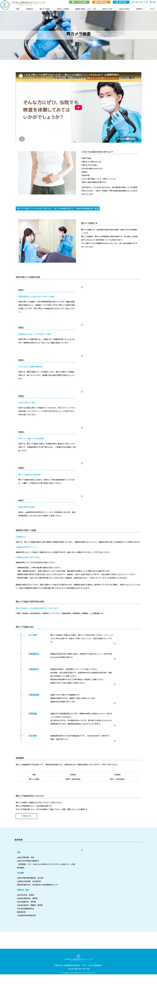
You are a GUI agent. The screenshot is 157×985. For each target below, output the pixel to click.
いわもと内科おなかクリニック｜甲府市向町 (5, 5)
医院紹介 (139, 9)
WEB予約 (122, 2)
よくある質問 (81, 2)
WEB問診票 (102, 2)
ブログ (152, 9)
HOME (17, 9)
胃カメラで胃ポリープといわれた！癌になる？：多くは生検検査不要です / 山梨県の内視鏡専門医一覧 (56, 208)
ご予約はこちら (26, 816)
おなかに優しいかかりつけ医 (28, 3)
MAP (154, 2)
